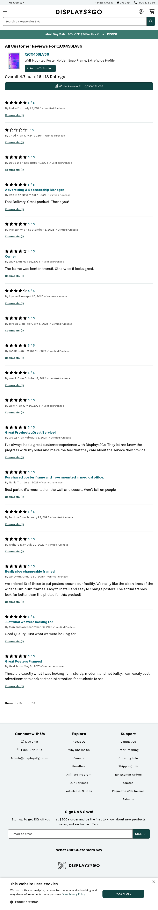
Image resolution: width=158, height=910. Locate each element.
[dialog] (79, 894)
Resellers (79, 766)
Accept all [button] (123, 893)
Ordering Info (128, 758)
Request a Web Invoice (128, 791)
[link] (79, 11)
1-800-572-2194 (146, 2)
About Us (79, 741)
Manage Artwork (103, 2)
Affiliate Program (78, 774)
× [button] (153, 882)
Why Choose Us (79, 750)
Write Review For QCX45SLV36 (80, 86)
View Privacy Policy (74, 894)
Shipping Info (128, 766)
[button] (54, 902)
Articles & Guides (79, 791)
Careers (78, 758)
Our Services (79, 783)
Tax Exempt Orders (128, 774)
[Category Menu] (11, 12)
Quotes (128, 783)
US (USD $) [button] (16, 2)
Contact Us (128, 741)
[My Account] (141, 12)
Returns (128, 799)
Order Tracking (128, 750)
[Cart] (152, 11)
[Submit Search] (150, 21)
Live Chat (124, 2)
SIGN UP (141, 834)
